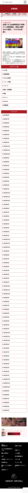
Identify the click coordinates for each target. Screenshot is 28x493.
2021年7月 (6, 352)
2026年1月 (6, 142)
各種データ (17, 450)
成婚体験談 (6, 74)
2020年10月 (7, 387)
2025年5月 (6, 173)
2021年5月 (6, 359)
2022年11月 (7, 290)
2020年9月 (6, 391)
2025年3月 (6, 181)
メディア (6, 85)
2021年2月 (6, 371)
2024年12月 (7, 192)
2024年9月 (6, 204)
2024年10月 (7, 200)
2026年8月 (6, 115)
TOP (2, 444)
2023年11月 (7, 243)
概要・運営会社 (4, 453)
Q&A (2, 456)
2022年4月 (6, 317)
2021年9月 (6, 344)
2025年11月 (7, 150)
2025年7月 (6, 165)
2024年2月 (6, 231)
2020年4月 (6, 410)
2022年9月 (6, 297)
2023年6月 (6, 262)
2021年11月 (7, 336)
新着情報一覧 (4, 445)
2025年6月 (6, 169)
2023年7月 (6, 258)
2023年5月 (6, 266)
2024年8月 (6, 208)
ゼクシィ (6, 97)
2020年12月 (7, 379)
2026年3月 (6, 134)
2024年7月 (6, 212)
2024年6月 (6, 216)
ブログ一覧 (17, 459)
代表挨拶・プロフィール (6, 459)
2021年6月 (6, 356)
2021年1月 (6, 375)
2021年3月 (6, 367)
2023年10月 (7, 247)
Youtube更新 (7, 78)
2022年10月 (7, 293)
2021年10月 (7, 340)
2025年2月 (6, 185)
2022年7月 (6, 305)
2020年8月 (6, 394)
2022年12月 (7, 286)
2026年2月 (6, 138)
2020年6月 (6, 402)
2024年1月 (6, 235)
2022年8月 (6, 301)
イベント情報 (7, 82)
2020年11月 (7, 383)
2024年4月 (6, 224)
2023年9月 (6, 251)
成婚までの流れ (18, 445)
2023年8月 (6, 255)
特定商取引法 (4, 462)
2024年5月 (6, 220)
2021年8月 (6, 348)
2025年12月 (7, 146)
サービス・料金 (18, 462)
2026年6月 (6, 123)
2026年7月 (6, 119)
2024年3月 (6, 227)
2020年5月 (6, 406)
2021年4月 (6, 363)
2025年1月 (6, 189)
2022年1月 (6, 328)
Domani (6, 101)
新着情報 (6, 105)
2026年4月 (6, 130)
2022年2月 (6, 325)
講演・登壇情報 (8, 89)
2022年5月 (6, 313)
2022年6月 (6, 309)
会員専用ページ (4, 469)
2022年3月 (6, 321)
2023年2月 (6, 278)
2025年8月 (6, 161)
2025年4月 (6, 177)
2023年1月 (6, 282)
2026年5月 (6, 126)
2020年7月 (6, 398)
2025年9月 (6, 158)
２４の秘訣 (17, 453)
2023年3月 (6, 274)
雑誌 (5, 93)
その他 (5, 70)
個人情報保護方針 (19, 456)
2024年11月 (7, 196)
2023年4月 (6, 270)
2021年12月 (7, 332)
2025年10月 (7, 154)
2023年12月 (7, 239)
